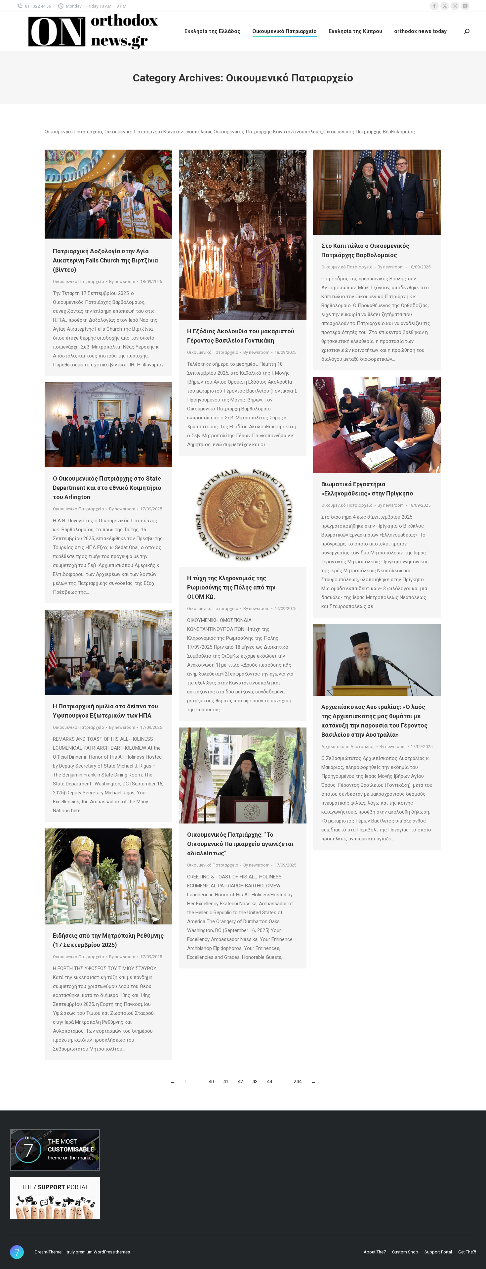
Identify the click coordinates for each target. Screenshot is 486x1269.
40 (211, 1082)
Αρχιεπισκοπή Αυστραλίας (348, 746)
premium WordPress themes (103, 1251)
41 (225, 1082)
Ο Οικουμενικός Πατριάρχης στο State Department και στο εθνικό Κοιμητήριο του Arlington (107, 487)
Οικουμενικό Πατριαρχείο (78, 281)
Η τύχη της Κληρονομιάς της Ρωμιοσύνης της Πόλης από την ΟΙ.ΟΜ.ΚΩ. (231, 587)
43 (255, 1082)
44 (269, 1082)
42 (240, 1082)
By (122, 281)
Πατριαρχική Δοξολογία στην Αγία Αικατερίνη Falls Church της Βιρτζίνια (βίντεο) (105, 260)
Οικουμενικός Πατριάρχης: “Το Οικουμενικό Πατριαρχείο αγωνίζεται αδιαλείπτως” (240, 844)
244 (298, 1082)
